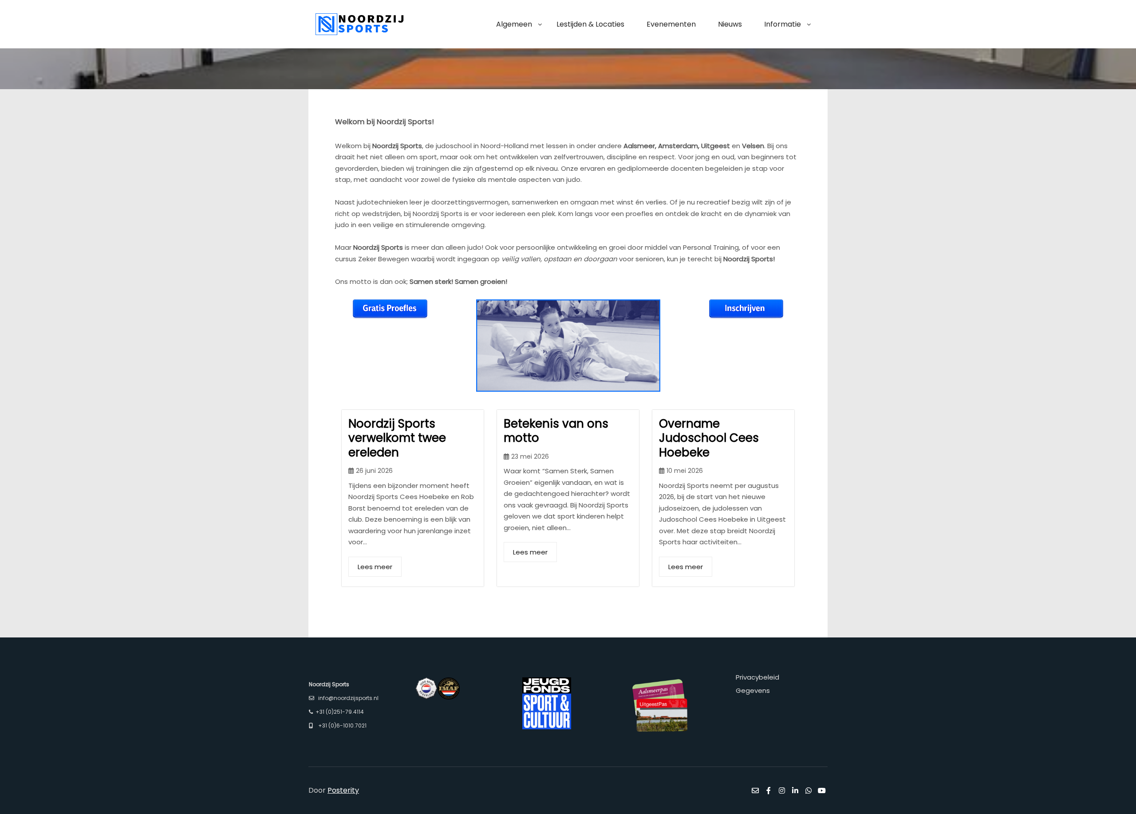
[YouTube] (822, 790)
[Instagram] (782, 790)
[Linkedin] (795, 790)
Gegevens (753, 690)
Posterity (343, 790)
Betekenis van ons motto (556, 431)
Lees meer (375, 566)
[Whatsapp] (808, 790)
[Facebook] (768, 790)
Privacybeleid (757, 677)
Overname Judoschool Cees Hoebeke (709, 438)
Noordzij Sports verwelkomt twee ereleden (397, 438)
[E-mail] (755, 790)
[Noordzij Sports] (359, 24)
